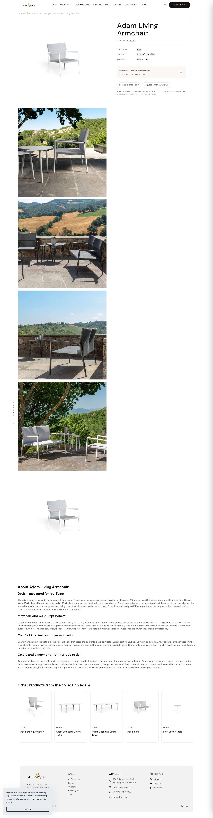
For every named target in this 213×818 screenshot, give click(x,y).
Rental (108, 5)
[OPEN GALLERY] (62, 60)
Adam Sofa (133, 731)
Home (55, 5)
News (144, 5)
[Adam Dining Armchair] (35, 707)
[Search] (165, 5)
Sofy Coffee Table (172, 731)
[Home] (29, 5)
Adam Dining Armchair (32, 731)
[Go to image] (13, 403)
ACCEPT (28, 809)
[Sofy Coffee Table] (178, 707)
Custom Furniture (82, 5)
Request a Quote (180, 5)
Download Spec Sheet (129, 85)
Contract (98, 5)
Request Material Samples (157, 85)
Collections (131, 5)
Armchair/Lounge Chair (44, 13)
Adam (139, 49)
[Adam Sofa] (142, 707)
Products (64, 5)
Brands (117, 5)
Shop (28, 13)
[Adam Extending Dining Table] (71, 707)
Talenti (132, 40)
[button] (151, 72)
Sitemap (184, 806)
